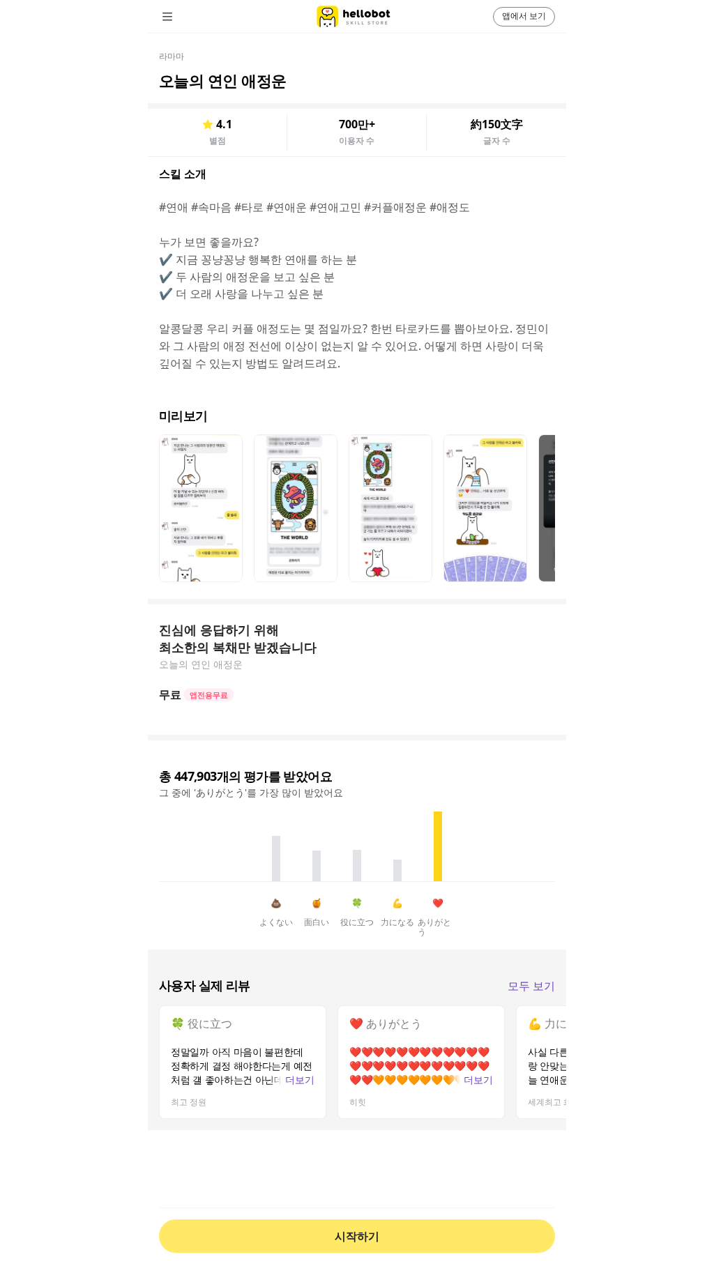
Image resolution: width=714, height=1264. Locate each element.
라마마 (171, 56)
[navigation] (187, 16)
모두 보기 (531, 986)
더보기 (299, 1079)
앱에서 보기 (524, 16)
